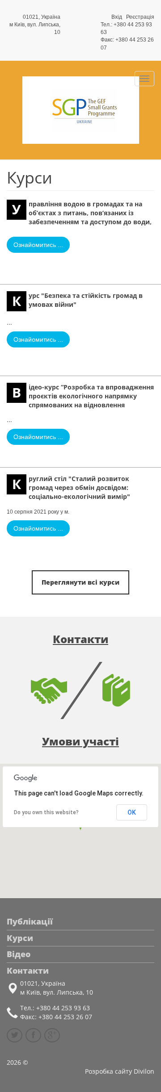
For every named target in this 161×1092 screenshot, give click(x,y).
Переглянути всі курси (80, 582)
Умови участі (80, 741)
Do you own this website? (46, 812)
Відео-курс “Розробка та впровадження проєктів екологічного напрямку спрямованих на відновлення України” (80, 396)
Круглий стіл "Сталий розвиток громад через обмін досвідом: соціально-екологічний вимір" (71, 487)
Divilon (144, 1071)
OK (131, 812)
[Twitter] (14, 1035)
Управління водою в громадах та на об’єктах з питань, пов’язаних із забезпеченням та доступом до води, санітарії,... (79, 213)
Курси (20, 938)
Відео (18, 954)
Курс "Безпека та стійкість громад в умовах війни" (77, 300)
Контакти (80, 639)
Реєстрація (140, 17)
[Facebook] (33, 1035)
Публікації (30, 921)
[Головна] (80, 110)
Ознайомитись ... (38, 244)
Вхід (116, 17)
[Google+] (52, 1035)
